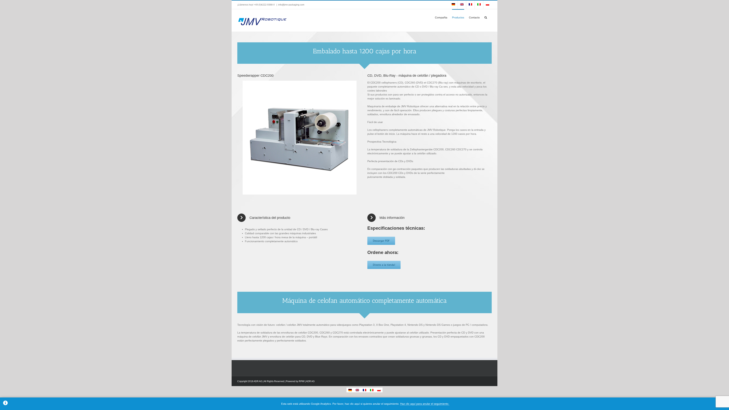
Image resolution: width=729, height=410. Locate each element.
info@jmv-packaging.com (291, 4)
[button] (485, 17)
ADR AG (310, 381)
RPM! (302, 381)
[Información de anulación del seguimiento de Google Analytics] (5, 404)
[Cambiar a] (453, 5)
